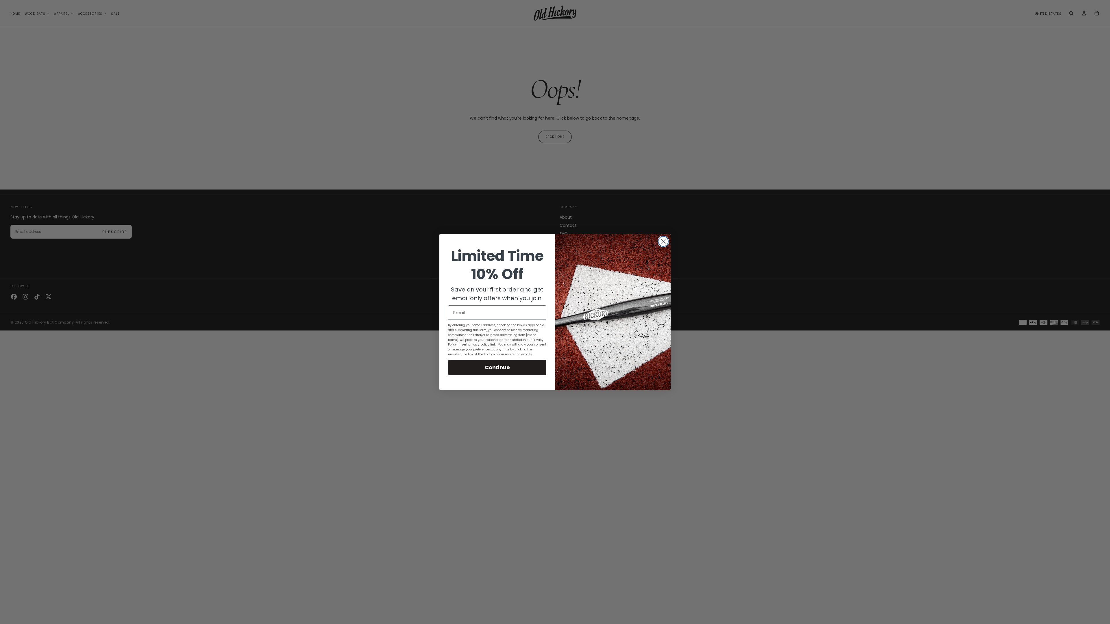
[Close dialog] (663, 241)
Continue (497, 367)
